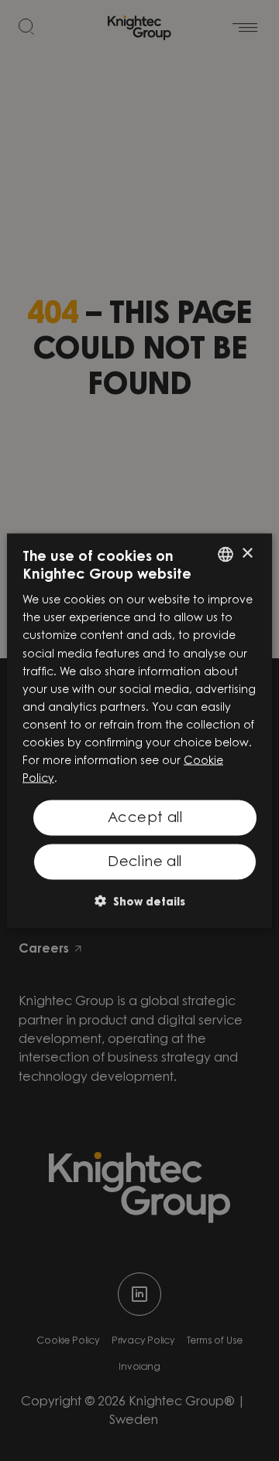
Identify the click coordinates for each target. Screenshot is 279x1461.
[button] (140, 900)
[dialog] (139, 730)
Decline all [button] (144, 862)
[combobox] (225, 554)
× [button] (247, 553)
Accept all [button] (145, 819)
